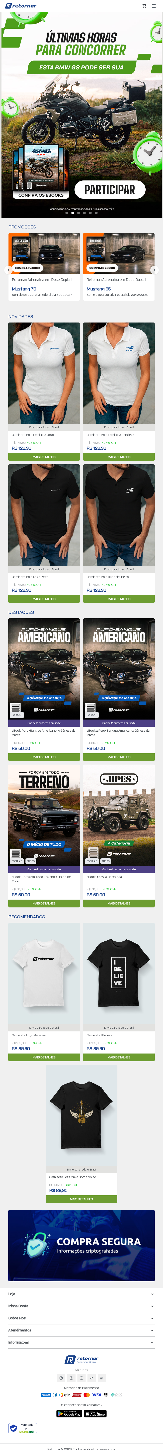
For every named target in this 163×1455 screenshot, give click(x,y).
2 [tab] (72, 213)
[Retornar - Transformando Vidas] (21, 5)
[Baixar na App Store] (95, 1413)
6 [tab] (96, 213)
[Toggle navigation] (153, 6)
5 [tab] (90, 213)
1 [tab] (66, 213)
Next (154, 270)
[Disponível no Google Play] (69, 1413)
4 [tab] (84, 213)
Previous (8, 270)
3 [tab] (78, 213)
